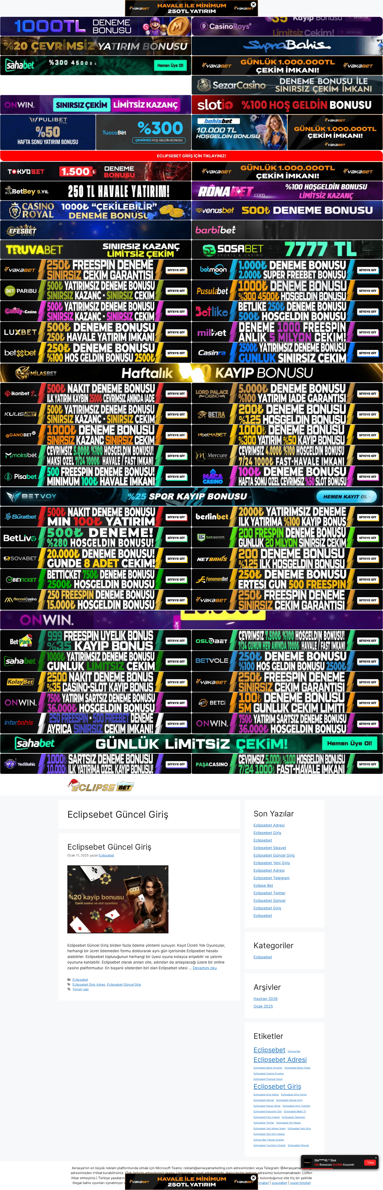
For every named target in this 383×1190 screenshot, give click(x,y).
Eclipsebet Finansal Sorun (268, 1079)
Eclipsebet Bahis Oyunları (268, 1067)
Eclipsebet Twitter (269, 893)
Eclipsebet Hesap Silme (267, 1105)
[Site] (95, 269)
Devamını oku (205, 968)
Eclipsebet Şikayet (270, 848)
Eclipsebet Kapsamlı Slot (268, 1111)
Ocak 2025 (263, 1006)
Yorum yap (80, 989)
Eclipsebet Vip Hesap (288, 1122)
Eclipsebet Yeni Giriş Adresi (269, 1134)
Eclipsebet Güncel (269, 900)
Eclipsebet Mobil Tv (295, 1111)
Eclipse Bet (263, 885)
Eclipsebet (80, 979)
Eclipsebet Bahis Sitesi (298, 1067)
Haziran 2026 (266, 999)
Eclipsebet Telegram (272, 878)
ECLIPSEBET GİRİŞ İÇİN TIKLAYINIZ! (191, 156)
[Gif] (191, 372)
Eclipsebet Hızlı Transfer (296, 1105)
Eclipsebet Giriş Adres (88, 984)
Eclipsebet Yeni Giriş (272, 863)
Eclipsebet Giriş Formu (294, 1094)
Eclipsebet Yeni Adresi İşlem (269, 1128)
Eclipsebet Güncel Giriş (109, 846)
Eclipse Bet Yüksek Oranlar (269, 1139)
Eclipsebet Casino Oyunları (269, 1073)
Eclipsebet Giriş (267, 833)
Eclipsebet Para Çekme (267, 1117)
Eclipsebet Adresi (269, 825)
